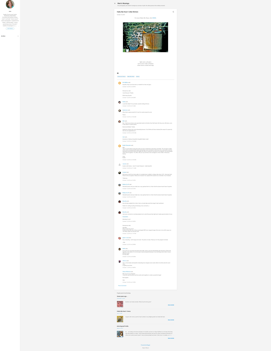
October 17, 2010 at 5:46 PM (129, 267)
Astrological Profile (122, 326)
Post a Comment (122, 285)
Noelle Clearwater (127, 145)
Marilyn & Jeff (126, 184)
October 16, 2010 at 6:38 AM (129, 244)
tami (124, 137)
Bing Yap (125, 201)
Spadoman (125, 110)
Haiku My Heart (130, 76)
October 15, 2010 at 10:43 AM (129, 159)
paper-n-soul (126, 237)
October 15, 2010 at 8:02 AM (129, 97)
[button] (173, 12)
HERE (154, 18)
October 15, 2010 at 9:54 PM (129, 221)
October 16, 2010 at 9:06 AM (129, 256)
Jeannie (124, 164)
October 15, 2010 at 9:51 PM (129, 208)
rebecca (124, 260)
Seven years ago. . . (122, 296)
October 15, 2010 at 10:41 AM (129, 133)
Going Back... (125, 216)
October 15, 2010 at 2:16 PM (129, 180)
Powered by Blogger (145, 345)
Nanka (124, 101)
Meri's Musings (123, 3)
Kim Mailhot (125, 82)
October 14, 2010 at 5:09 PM (129, 86)
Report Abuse (145, 348)
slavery (137, 76)
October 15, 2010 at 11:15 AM (129, 168)
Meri (124, 121)
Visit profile (10, 28)
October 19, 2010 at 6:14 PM (129, 282)
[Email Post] (118, 73)
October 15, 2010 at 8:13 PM (129, 197)
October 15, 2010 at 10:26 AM (129, 117)
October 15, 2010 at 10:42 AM (129, 141)
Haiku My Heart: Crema (123, 311)
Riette (124, 248)
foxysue (124, 172)
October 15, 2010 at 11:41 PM (129, 233)
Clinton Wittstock (127, 271)
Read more (171, 305)
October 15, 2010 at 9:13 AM (129, 106)
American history (121, 76)
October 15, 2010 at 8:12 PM (129, 188)
